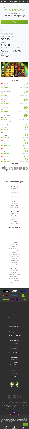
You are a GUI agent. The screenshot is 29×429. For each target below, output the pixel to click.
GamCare (10, 407)
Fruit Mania (14, 198)
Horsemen (14, 217)
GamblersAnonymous (19, 407)
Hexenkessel (14, 250)
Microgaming (14, 268)
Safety (14, 338)
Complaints (14, 343)
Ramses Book (14, 188)
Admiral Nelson (14, 207)
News (14, 354)
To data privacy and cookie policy (6, 421)
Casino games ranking (14, 352)
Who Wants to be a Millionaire (14, 231)
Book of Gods (14, 237)
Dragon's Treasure (14, 248)
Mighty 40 (14, 221)
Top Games (15, 362)
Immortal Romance (14, 274)
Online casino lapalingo (14, 318)
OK (25, 424)
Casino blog (14, 357)
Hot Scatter (14, 203)
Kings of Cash (14, 282)
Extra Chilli (14, 229)
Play (14, 22)
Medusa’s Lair (14, 219)
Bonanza (14, 233)
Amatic (14, 202)
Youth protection (14, 340)
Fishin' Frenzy (14, 244)
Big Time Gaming (14, 227)
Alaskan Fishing (14, 280)
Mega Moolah (14, 270)
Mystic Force (14, 215)
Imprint (14, 376)
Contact (14, 373)
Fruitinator (14, 262)
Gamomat (14, 186)
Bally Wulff (14, 211)
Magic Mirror (14, 260)
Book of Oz (14, 272)
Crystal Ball (14, 190)
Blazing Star (14, 256)
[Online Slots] (14, 169)
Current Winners (14, 365)
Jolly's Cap (14, 258)
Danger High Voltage (14, 239)
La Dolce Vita (14, 192)
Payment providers (14, 326)
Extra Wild (14, 252)
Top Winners (14, 359)
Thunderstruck (14, 276)
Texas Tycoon (14, 223)
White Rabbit (14, 235)
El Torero (14, 246)
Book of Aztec (14, 205)
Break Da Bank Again (14, 278)
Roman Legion (14, 196)
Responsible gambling (15, 335)
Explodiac (14, 194)
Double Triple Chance (14, 254)
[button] (1, 1)
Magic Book (14, 213)
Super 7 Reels (14, 264)
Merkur (14, 243)
